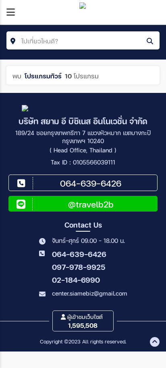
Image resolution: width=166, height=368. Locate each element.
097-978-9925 (79, 266)
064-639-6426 (79, 254)
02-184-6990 (76, 279)
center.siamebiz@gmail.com (89, 293)
